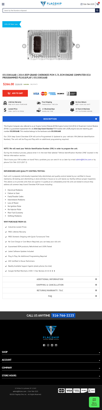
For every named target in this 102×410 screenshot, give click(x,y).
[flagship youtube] (56, 345)
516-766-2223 (88, 4)
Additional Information (50, 279)
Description (50, 119)
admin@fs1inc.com (83, 159)
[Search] (97, 10)
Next (77, 45)
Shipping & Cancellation (50, 284)
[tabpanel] (51, 45)
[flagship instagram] (48, 345)
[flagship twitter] (52, 345)
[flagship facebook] (44, 345)
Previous (23, 45)
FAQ (50, 296)
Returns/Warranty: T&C (50, 290)
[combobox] (49, 10)
